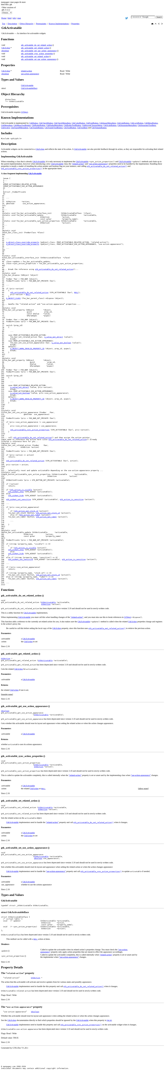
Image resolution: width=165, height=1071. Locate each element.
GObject (24, 112)
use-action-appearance (30, 74)
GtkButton (33, 123)
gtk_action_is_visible (21, 490)
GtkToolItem (82, 128)
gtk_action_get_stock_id (26, 511)
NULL (76, 292)
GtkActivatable (27, 85)
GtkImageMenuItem (107, 123)
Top (3, 24)
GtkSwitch (5, 128)
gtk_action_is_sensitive (72, 499)
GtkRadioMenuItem (54, 125)
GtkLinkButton (123, 123)
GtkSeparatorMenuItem (127, 125)
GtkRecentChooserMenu (92, 125)
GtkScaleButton (109, 125)
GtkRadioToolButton (72, 125)
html (9, 18)
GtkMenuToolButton (22, 125)
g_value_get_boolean (61, 343)
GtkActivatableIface (29, 88)
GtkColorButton (78, 123)
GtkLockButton (136, 123)
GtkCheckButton (46, 123)
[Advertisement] (133, 10)
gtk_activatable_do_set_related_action (36, 45)
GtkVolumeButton (99, 128)
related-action (26, 71)
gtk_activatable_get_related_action (35, 48)
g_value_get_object (53, 337)
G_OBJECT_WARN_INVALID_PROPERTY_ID (27, 349)
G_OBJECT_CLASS (13, 298)
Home (3, 18)
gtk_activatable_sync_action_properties (37, 53)
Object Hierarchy (26, 24)
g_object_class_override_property (22, 242)
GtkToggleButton (36, 128)
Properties (75, 24)
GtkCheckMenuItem (62, 123)
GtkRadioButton (38, 125)
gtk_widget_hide (16, 496)
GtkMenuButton (151, 123)
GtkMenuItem (7, 125)
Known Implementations (59, 24)
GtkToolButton (70, 128)
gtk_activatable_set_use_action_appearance (38, 59)
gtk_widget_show (16, 492)
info (14, 18)
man (19, 18)
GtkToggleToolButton (54, 128)
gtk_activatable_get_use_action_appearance (39, 51)
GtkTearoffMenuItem (19, 128)
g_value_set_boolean (20, 393)
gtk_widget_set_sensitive (18, 499)
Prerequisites (41, 24)
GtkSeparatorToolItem (147, 125)
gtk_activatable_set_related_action (35, 56)
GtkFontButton (92, 123)
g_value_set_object (19, 387)
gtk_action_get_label (30, 515)
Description (12, 24)
